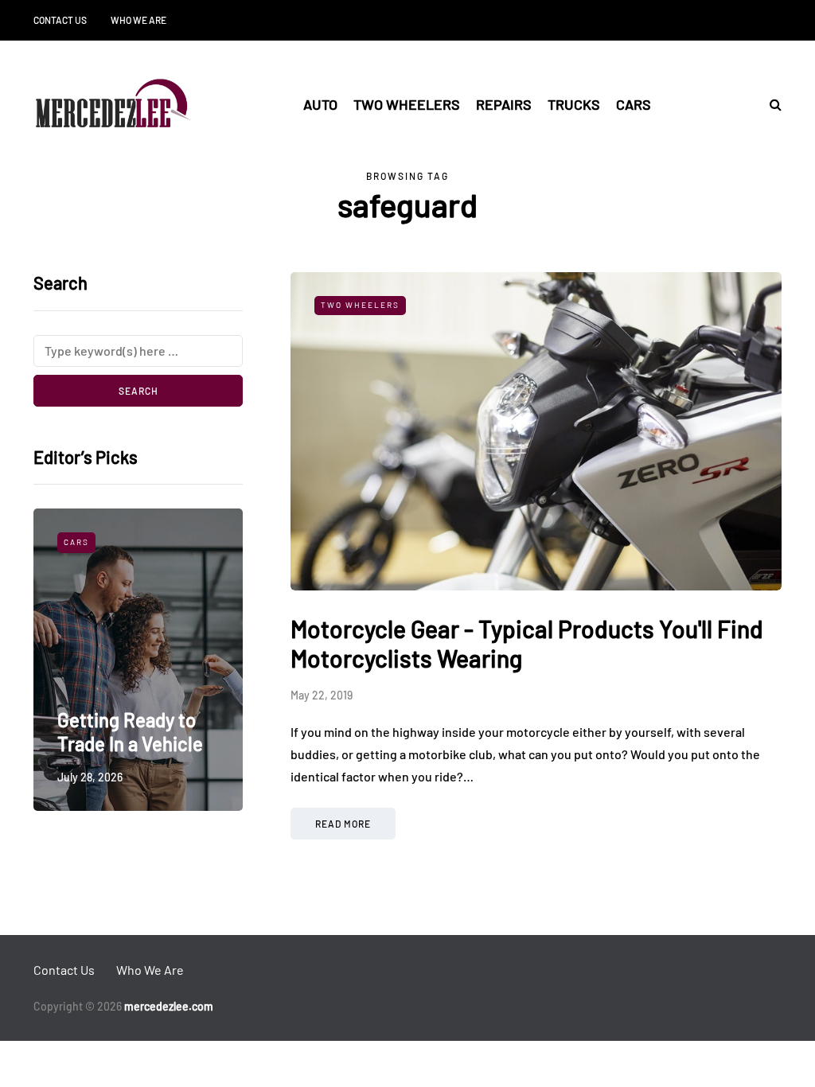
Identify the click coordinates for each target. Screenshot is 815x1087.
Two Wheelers (406, 104)
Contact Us (60, 19)
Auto (320, 104)
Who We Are (138, 19)
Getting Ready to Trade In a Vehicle (130, 731)
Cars (633, 104)
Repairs (504, 104)
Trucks (574, 104)
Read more (343, 823)
